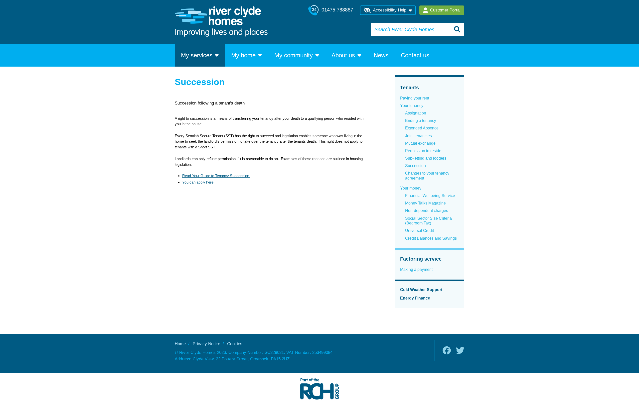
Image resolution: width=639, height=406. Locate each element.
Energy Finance (415, 298)
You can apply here (197, 182)
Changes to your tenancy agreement (427, 175)
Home (180, 343)
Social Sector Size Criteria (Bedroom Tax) (428, 220)
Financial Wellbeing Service (430, 196)
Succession (415, 166)
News (381, 55)
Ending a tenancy (420, 120)
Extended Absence (422, 128)
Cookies (234, 343)
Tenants (409, 87)
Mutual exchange (420, 143)
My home (243, 55)
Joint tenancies (418, 136)
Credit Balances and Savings (431, 238)
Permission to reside (423, 151)
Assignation (415, 113)
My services (196, 55)
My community (293, 55)
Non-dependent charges (426, 210)
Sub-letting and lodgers (425, 158)
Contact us (415, 55)
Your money (410, 188)
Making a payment (416, 269)
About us (343, 55)
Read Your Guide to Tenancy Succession (216, 176)
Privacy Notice (206, 343)
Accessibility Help (389, 10)
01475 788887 (336, 9)
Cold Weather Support (421, 290)
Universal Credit (419, 230)
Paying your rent (414, 98)
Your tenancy (411, 105)
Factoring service (421, 259)
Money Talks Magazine (425, 203)
